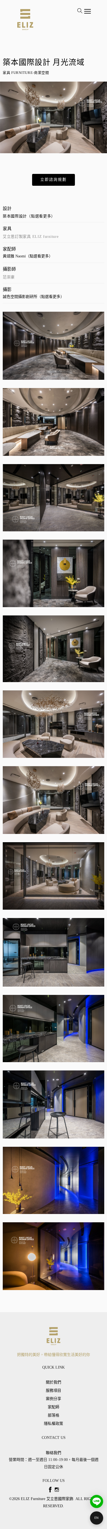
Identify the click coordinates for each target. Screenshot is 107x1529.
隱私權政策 (53, 1424)
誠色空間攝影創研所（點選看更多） (33, 297)
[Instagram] (57, 1489)
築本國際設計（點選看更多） (29, 216)
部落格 (53, 1415)
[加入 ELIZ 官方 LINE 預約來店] (97, 1501)
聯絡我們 (53, 1453)
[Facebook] (50, 1489)
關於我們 (53, 1382)
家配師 (53, 1407)
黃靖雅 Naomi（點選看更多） (28, 256)
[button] (53, 179)
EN (96, 1517)
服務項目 (53, 1390)
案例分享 (53, 1399)
